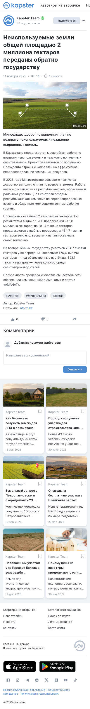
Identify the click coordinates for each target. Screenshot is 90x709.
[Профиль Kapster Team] (8, 20)
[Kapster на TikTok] (75, 680)
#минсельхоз (36, 295)
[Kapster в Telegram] (27, 680)
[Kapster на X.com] (46, 680)
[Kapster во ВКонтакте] (36, 680)
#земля (58, 295)
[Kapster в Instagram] (17, 680)
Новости (9, 621)
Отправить (75, 369)
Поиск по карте (59, 616)
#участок (12, 295)
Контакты (10, 628)
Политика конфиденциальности (39, 693)
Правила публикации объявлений (24, 689)
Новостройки (12, 616)
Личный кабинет (60, 621)
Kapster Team (28, 18)
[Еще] (83, 20)
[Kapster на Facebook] (8, 680)
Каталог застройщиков (64, 609)
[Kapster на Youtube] (65, 680)
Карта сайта (56, 628)
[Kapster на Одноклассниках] (56, 680)
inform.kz (26, 308)
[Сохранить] (40, 411)
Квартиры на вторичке (60, 5)
